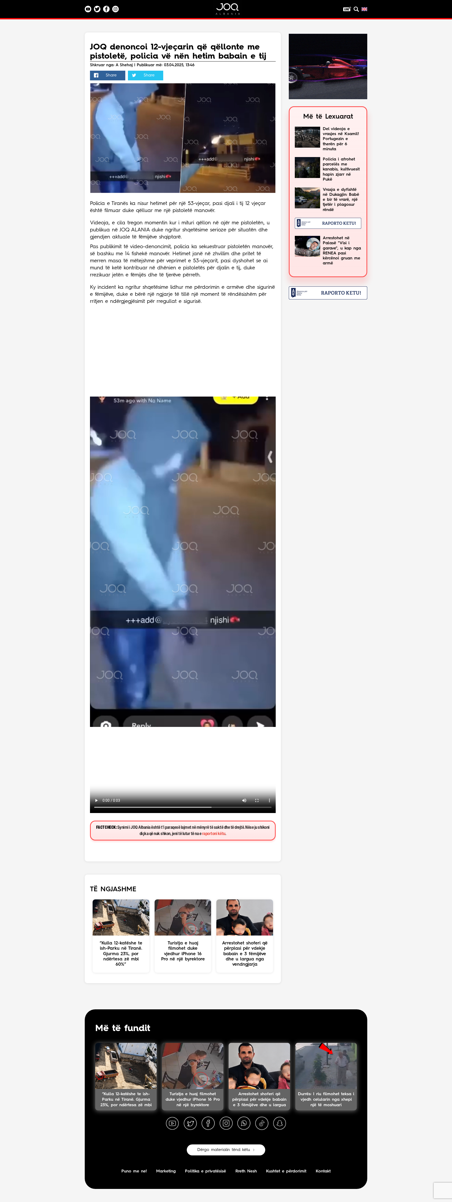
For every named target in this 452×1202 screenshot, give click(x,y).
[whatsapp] (244, 1123)
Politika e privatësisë (205, 1171)
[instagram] (226, 1123)
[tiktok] (262, 1123)
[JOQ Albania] (231, 11)
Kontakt (323, 1171)
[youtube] (172, 1123)
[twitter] (190, 1123)
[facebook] (208, 1123)
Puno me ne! (134, 1171)
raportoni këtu (213, 834)
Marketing (166, 1171)
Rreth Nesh (246, 1171)
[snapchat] (280, 1123)
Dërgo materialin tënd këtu (223, 1150)
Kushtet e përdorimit (286, 1171)
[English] (364, 9)
